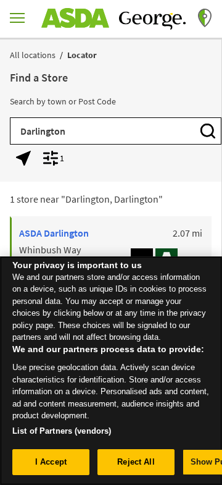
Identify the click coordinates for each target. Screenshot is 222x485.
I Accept (51, 461)
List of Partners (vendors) (61, 431)
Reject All (135, 461)
